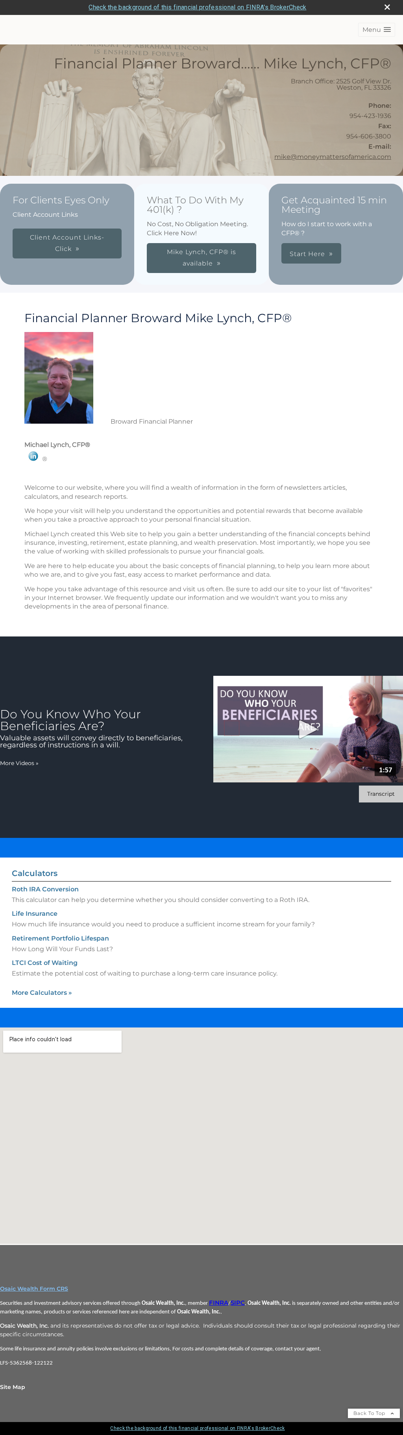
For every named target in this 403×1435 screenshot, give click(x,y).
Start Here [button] (307, 254)
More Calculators (42, 992)
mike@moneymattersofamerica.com (332, 156)
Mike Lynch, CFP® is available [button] (201, 257)
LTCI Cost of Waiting (45, 963)
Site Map (12, 1387)
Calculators (34, 873)
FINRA (218, 1302)
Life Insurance (34, 913)
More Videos (19, 763)
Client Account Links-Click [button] (67, 243)
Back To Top (370, 1413)
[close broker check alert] (387, 7)
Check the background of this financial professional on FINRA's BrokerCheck (197, 7)
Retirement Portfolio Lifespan (60, 938)
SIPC (238, 1302)
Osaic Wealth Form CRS (34, 1288)
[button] (376, 30)
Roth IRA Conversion (45, 889)
